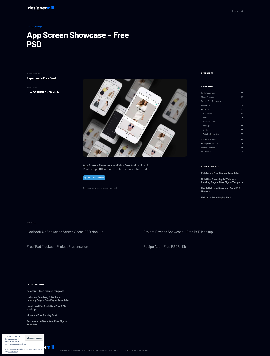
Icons (205, 117)
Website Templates (211, 134)
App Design (207, 113)
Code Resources (208, 93)
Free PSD (30, 27)
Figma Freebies (207, 97)
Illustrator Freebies (209, 139)
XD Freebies (206, 151)
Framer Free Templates (211, 101)
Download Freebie (95, 177)
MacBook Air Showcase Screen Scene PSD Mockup (65, 232)
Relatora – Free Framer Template (220, 173)
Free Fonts (205, 105)
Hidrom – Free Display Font (216, 197)
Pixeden (145, 169)
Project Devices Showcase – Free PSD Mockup (178, 232)
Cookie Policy (13, 351)
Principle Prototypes (210, 143)
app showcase (94, 188)
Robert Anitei (89, 350)
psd (115, 188)
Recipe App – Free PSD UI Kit (164, 246)
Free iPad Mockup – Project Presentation (57, 246)
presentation (106, 188)
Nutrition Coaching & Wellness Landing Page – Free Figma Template (222, 181)
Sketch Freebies (208, 147)
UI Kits (205, 130)
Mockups (38, 27)
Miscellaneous (209, 121)
